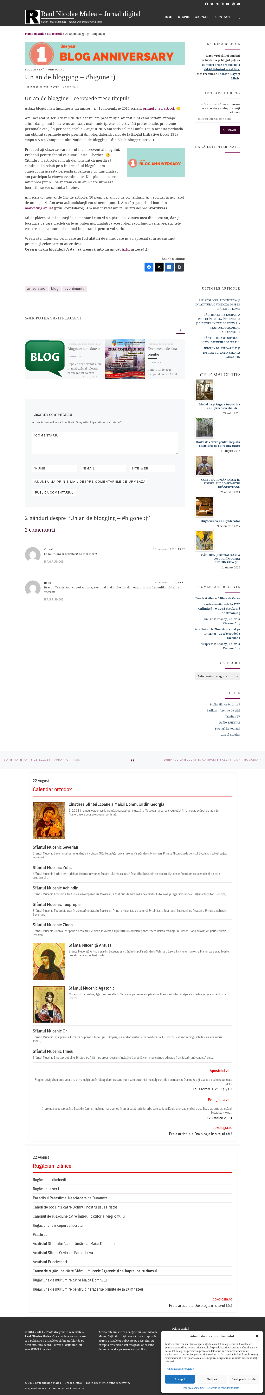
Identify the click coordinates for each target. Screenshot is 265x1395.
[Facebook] (149, 267)
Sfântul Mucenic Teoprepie (57, 904)
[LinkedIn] (169, 267)
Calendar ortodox (52, 789)
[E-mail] (238, 4)
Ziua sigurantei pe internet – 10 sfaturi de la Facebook (222, 633)
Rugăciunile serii (46, 1188)
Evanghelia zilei (220, 1099)
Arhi (126, 249)
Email (89, 468)
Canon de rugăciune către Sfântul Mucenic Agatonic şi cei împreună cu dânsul (95, 1271)
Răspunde (54, 561)
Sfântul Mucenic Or (50, 1031)
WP (44, 1388)
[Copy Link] (179, 267)
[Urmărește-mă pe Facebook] (206, 4)
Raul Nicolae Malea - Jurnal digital (59, 1383)
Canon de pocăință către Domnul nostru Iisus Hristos (75, 1207)
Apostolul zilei (221, 1070)
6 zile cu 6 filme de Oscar (222, 598)
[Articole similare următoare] (180, 329)
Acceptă (180, 1379)
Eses (198, 598)
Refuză (212, 1379)
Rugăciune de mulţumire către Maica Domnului (70, 1280)
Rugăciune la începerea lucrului (58, 1225)
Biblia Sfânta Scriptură (225, 704)
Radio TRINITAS (229, 722)
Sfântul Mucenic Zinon (53, 924)
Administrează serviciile (180, 1368)
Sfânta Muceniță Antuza (90, 945)
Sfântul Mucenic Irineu (53, 1051)
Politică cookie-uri (193, 1388)
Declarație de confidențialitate (222, 1388)
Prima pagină (34, 34)
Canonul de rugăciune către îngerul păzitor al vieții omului (79, 1216)
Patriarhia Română (227, 728)
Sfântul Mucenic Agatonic (91, 988)
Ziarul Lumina (230, 734)
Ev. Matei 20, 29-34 (219, 1118)
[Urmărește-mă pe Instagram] (222, 4)
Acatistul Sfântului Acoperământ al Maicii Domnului (74, 1243)
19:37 (181, 582)
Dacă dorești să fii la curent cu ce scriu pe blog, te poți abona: (219, 108)
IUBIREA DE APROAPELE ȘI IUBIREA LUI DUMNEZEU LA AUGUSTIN (221, 352)
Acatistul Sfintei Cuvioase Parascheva (63, 1252)
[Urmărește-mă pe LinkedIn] (217, 4)
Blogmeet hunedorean (84, 349)
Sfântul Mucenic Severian (55, 847)
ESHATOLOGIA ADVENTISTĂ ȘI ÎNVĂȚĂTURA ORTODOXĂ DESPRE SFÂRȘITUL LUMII (217, 304)
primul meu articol (158, 108)
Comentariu (46, 435)
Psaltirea (40, 1234)
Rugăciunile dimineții (49, 1179)
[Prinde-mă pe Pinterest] (233, 4)
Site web (140, 468)
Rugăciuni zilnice (52, 1165)
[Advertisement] (217, 218)
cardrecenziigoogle (216, 604)
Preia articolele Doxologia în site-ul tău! (200, 1133)
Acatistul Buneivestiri (50, 1261)
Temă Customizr (74, 1388)
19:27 (181, 549)
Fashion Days (227, 74)
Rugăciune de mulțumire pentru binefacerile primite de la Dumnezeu (88, 1289)
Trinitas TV (232, 716)
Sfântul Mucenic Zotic (52, 867)
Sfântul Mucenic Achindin (55, 888)
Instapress (206, 644)
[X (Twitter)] (159, 267)
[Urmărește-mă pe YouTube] (227, 4)
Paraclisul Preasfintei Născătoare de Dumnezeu (71, 1198)
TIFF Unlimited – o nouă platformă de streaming (219, 608)
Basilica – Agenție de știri (223, 710)
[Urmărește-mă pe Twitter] (211, 4)
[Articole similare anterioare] (171, 329)
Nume (40, 468)
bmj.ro (208, 619)
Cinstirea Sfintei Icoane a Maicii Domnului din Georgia (116, 804)
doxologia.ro (222, 1127)
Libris (235, 78)
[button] (257, 1336)
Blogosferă (54, 34)
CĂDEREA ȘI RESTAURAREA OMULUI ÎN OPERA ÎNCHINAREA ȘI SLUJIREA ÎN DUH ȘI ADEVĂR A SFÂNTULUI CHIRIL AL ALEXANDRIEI (218, 323)
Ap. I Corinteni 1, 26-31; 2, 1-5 (212, 1089)
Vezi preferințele (244, 1379)
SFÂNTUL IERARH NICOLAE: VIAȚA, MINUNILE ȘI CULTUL (221, 340)
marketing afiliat (39, 208)
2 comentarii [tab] (40, 529)
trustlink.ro (202, 629)
